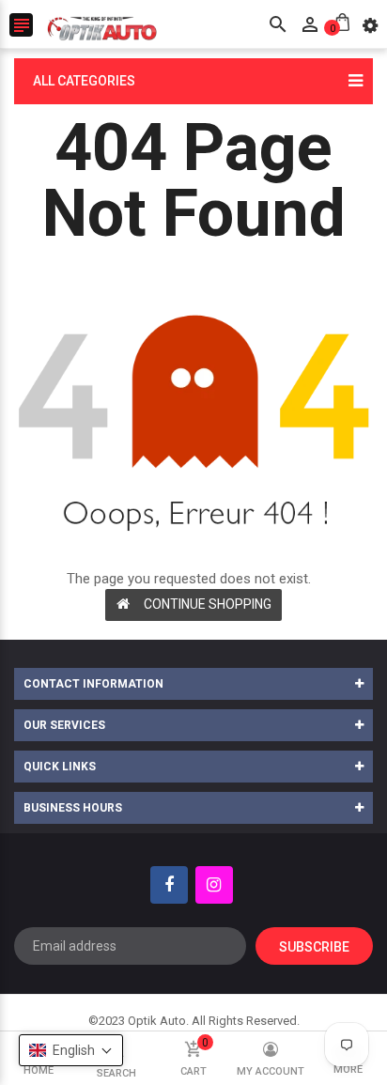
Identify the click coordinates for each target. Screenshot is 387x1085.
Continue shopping (207, 604)
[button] (71, 1050)
